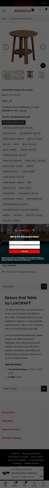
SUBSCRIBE (25, 251)
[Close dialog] (47, 225)
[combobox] (11, 247)
